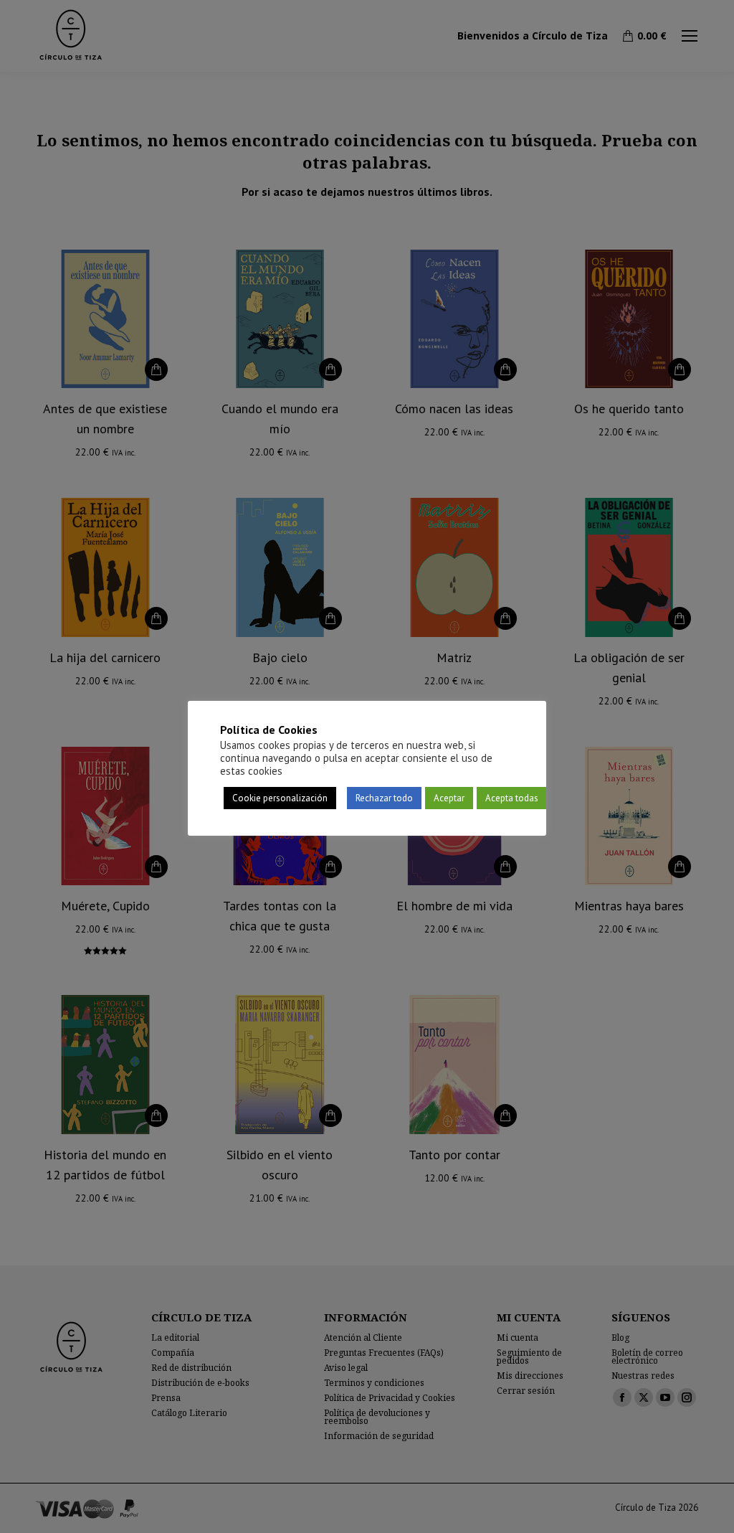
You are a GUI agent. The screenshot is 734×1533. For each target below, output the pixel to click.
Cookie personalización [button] (280, 798)
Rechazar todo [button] (384, 798)
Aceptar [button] (449, 798)
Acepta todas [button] (511, 798)
